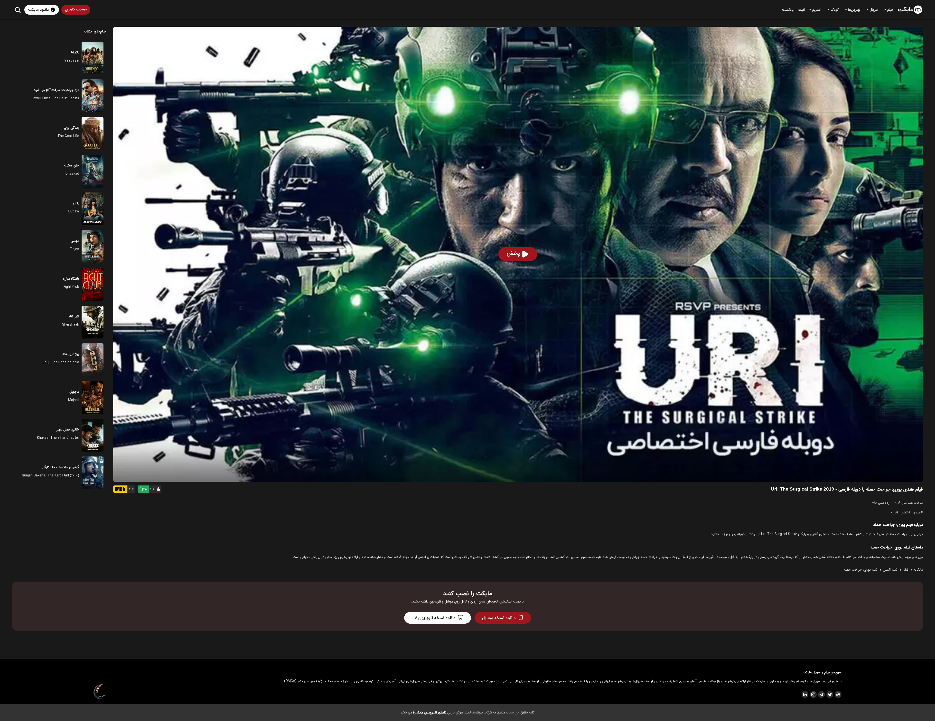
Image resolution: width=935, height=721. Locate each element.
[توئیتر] (829, 694)
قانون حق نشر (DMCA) (300, 681)
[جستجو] (17, 9)
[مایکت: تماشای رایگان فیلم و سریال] (910, 10)
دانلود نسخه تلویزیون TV (433, 617)
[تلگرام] (821, 694)
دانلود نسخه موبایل (499, 617)
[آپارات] (838, 694)
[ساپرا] (100, 691)
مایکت (918, 569)
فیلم (905, 569)
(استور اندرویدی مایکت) (429, 712)
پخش (513, 253)
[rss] (804, 694)
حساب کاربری (76, 9)
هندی (917, 512)
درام (893, 512)
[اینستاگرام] (813, 694)
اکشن (904, 512)
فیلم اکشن (890, 569)
